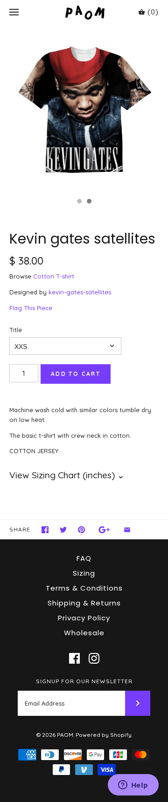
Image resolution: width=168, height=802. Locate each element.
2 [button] (88, 202)
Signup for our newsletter (84, 681)
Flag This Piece (30, 308)
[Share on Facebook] (45, 529)
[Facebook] (74, 658)
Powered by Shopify (104, 734)
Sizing (84, 573)
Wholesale (84, 633)
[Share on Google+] (104, 529)
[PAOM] (84, 12)
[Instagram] (94, 658)
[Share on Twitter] (63, 529)
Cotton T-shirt (53, 276)
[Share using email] (127, 529)
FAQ (84, 558)
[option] (84, 109)
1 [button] (79, 202)
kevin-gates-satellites (80, 292)
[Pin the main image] (81, 529)
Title (15, 329)
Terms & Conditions (84, 588)
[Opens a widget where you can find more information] (133, 785)
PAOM (65, 734)
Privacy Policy (84, 618)
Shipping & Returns (84, 603)
